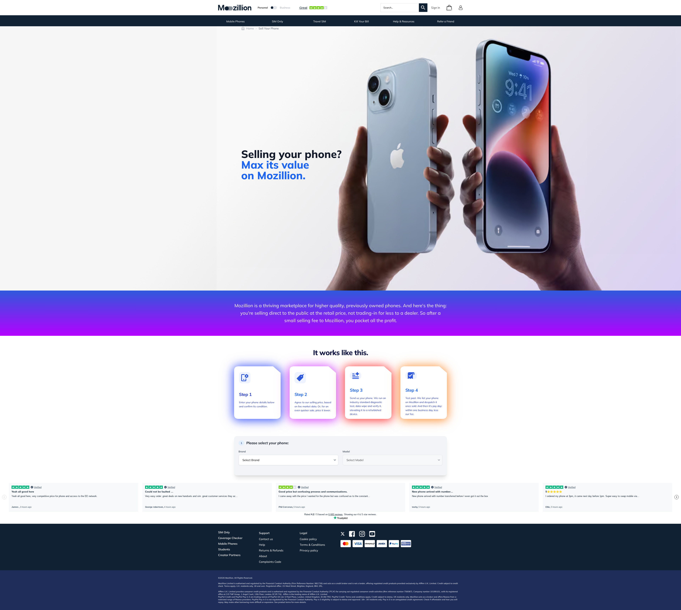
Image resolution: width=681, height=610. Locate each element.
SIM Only (277, 21)
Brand (242, 451)
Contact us (266, 539)
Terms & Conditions (312, 544)
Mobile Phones (235, 21)
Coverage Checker (230, 538)
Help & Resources (403, 21)
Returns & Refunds (271, 550)
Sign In (435, 7)
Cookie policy (308, 539)
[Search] (423, 7)
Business (285, 7)
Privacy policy (309, 550)
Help (262, 544)
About (263, 556)
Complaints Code (270, 561)
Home (250, 28)
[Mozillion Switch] (274, 7)
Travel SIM (319, 21)
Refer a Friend (445, 21)
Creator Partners (229, 555)
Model (346, 451)
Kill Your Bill (361, 21)
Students (224, 549)
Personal (263, 7)
